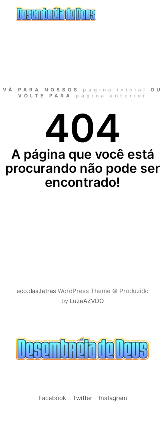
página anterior (111, 96)
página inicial (115, 90)
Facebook (52, 398)
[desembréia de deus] (56, 13)
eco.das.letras (36, 291)
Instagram (113, 398)
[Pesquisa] (127, 13)
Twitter (82, 398)
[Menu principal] (142, 13)
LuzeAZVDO (87, 301)
